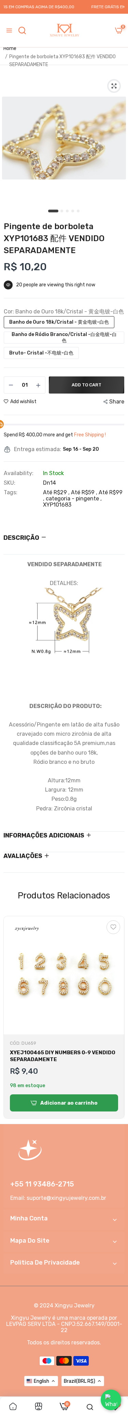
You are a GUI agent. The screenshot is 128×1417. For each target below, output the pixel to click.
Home (9, 48)
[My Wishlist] (113, 927)
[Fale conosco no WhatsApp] (111, 1400)
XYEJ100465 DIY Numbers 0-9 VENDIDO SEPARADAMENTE (62, 1055)
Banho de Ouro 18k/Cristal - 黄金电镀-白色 (59, 322)
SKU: (9, 483)
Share (116, 401)
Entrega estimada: (37, 449)
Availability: (18, 473)
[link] (13, 1407)
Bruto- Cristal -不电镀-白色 (41, 353)
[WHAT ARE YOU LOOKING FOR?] (22, 30)
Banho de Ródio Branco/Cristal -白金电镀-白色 (64, 338)
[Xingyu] (64, 30)
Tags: (10, 492)
